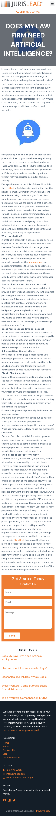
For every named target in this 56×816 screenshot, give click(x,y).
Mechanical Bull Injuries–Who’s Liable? (24, 677)
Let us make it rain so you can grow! (21, 730)
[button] (52, 3)
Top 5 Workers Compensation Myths (24, 698)
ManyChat (19, 540)
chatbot (10, 188)
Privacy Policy (43, 811)
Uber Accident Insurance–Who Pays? (24, 668)
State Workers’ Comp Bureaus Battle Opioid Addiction (24, 687)
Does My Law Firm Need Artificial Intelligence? (21, 657)
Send (12, 635)
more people (35, 262)
